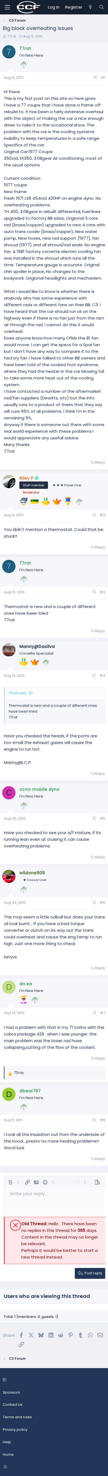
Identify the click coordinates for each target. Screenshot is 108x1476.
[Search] (101, 7)
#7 (102, 1013)
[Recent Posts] (90, 7)
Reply (100, 462)
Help (7, 1442)
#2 (102, 515)
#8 (102, 1120)
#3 (102, 592)
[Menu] (7, 7)
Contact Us (12, 1404)
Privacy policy (15, 1429)
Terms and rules (17, 1417)
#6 (102, 902)
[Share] (95, 78)
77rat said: (18, 693)
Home (8, 1454)
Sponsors (11, 1392)
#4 (102, 675)
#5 (102, 818)
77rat (11, 36)
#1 (103, 77)
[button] (10, 1182)
